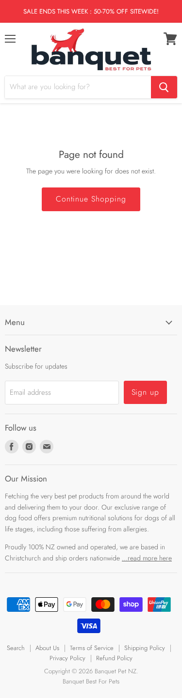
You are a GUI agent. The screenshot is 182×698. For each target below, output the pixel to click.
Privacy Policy (67, 658)
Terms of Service (92, 647)
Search (16, 647)
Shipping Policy (144, 647)
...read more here (147, 558)
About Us (47, 647)
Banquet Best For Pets (91, 681)
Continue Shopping (91, 198)
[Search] (164, 87)
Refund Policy (114, 658)
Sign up (146, 392)
